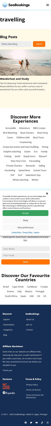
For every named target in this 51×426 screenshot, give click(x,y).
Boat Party (42, 132)
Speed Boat (24, 170)
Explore (6, 319)
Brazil (6, 286)
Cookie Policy (16, 232)
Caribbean (32, 286)
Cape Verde (18, 286)
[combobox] (16, 44)
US (44, 296)
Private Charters (14, 165)
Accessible (10, 128)
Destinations (8, 324)
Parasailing (34, 161)
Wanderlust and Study (14, 79)
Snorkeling (10, 170)
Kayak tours (29, 156)
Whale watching (20, 179)
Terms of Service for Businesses (35, 396)
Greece (10, 291)
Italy (19, 291)
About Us (30, 319)
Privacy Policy (27, 232)
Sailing (42, 165)
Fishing (7, 156)
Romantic (30, 165)
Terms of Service (33, 390)
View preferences (26, 227)
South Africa (11, 296)
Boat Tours (38, 137)
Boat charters (27, 132)
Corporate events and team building (21, 146)
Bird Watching (10, 132)
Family (44, 151)
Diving (45, 146)
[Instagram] (48, 423)
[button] (47, 193)
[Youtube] (37, 423)
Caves (10, 137)
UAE (32, 296)
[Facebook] (26, 423)
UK (38, 296)
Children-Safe (23, 137)
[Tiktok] (42, 423)
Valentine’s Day (33, 175)
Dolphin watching (12, 151)
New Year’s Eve (18, 161)
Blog (5, 335)
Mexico (28, 291)
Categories (8, 329)
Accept (25, 213)
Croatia (44, 286)
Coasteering (26, 142)
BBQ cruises (39, 128)
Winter (35, 179)
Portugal (40, 291)
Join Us (29, 324)
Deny (25, 220)
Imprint (36, 232)
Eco (36, 151)
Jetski (17, 156)
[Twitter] (31, 423)
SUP (12, 175)
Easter (27, 151)
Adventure (24, 128)
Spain (23, 296)
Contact (29, 329)
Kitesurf (43, 156)
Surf (20, 175)
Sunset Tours (39, 170)
